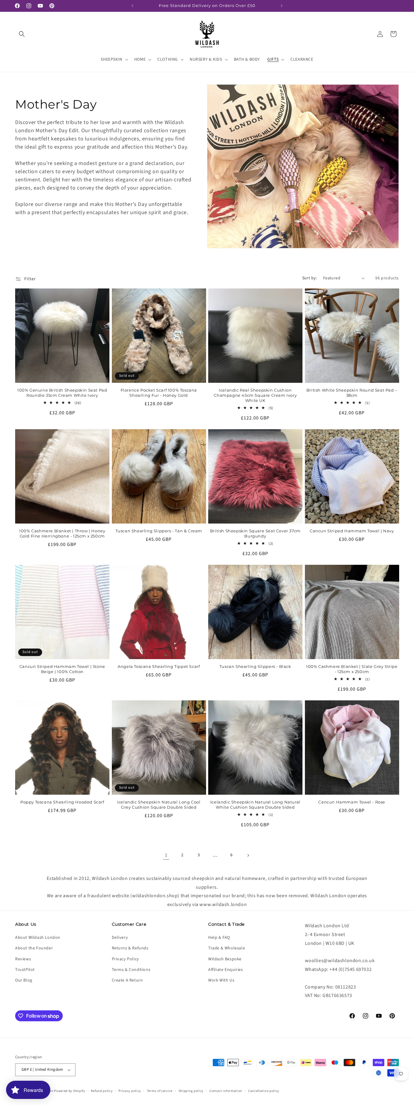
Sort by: (309, 278)
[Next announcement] (281, 6)
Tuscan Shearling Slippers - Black (255, 666)
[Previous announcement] (132, 6)
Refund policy (101, 1091)
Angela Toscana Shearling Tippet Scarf (159, 666)
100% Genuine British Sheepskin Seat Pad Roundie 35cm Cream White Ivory (62, 393)
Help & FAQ (219, 938)
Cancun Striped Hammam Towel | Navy (352, 530)
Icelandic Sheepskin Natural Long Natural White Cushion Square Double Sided (255, 805)
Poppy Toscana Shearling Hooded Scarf (62, 802)
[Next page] (248, 855)
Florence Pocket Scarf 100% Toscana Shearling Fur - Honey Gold (159, 393)
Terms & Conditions (131, 970)
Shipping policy (191, 1091)
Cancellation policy (263, 1091)
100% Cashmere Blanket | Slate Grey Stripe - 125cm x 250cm (352, 669)
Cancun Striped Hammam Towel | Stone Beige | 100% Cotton (62, 669)
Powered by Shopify (69, 1091)
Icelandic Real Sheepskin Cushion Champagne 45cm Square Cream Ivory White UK (255, 395)
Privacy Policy (125, 959)
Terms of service (159, 1091)
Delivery (120, 938)
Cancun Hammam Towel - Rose (351, 802)
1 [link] (166, 855)
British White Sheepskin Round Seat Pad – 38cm (351, 393)
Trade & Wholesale (226, 948)
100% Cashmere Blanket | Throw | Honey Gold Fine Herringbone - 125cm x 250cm (62, 533)
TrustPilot (25, 970)
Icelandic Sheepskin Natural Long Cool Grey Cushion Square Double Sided (158, 805)
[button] (21, 34)
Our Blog (23, 980)
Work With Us (221, 980)
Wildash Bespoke (225, 959)
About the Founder (34, 948)
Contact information (225, 1091)
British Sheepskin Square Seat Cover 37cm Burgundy (255, 533)
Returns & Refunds (130, 948)
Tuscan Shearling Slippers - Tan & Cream (158, 530)
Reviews (23, 959)
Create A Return (127, 980)
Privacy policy (130, 1091)
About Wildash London (37, 938)
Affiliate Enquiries (225, 970)
